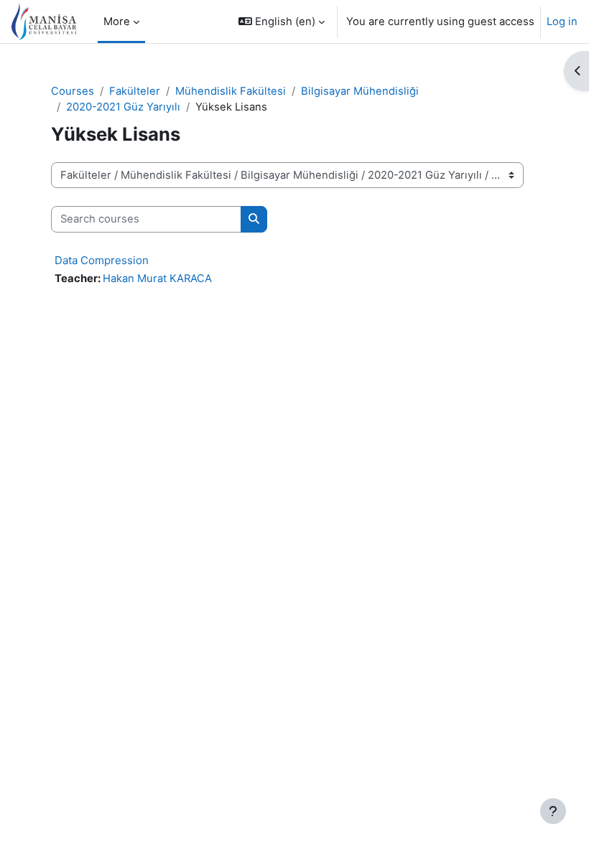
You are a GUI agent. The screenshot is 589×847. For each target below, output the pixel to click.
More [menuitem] (116, 21)
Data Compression (102, 260)
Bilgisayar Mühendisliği (360, 91)
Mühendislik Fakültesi (230, 91)
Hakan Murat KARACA (157, 278)
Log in (562, 21)
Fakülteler (134, 91)
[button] (281, 21)
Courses (72, 91)
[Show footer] (553, 811)
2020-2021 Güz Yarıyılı (123, 106)
